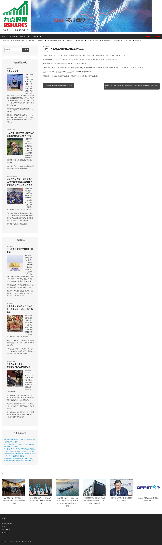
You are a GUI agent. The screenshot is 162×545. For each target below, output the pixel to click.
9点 (9, 176)
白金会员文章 (118, 40)
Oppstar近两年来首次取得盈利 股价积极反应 (18, 461)
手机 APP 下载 (6, 529)
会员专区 (23, 37)
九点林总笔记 (13, 71)
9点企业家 (69, 40)
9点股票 (16, 541)
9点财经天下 (5, 40)
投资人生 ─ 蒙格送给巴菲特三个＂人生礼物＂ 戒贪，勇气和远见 (20, 309)
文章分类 (11, 37)
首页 (3, 37)
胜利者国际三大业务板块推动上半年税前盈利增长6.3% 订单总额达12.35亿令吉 (94, 500)
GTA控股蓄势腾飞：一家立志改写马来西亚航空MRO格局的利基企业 (40, 500)
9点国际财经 (79, 40)
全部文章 (138, 40)
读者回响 (128, 40)
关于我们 (35, 37)
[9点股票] (15, 14)
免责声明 (5, 526)
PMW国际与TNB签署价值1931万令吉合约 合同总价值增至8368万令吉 (13, 500)
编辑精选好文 (11, 68)
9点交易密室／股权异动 (54, 40)
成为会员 (157, 37)
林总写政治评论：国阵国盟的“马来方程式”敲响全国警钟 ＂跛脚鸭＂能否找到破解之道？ (19, 182)
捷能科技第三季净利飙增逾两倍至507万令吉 (19, 458)
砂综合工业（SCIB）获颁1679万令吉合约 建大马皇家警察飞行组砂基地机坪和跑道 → (131, 86)
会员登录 (147, 37)
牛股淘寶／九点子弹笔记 (36, 40)
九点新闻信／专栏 (93, 40)
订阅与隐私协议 (7, 523)
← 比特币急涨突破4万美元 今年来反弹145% (58, 85)
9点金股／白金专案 (19, 40)
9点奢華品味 (106, 40)
